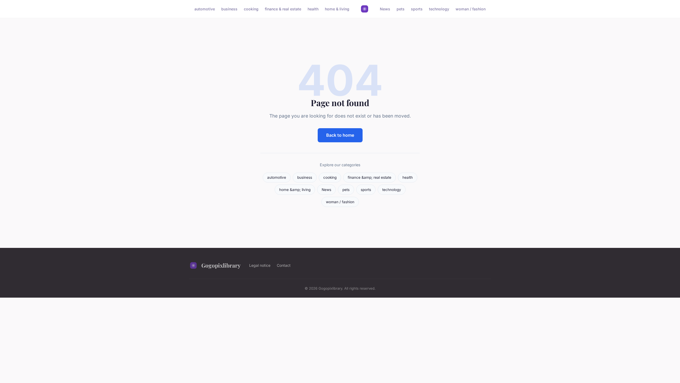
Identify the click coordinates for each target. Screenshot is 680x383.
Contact (284, 265)
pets (401, 9)
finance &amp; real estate (369, 177)
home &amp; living (295, 190)
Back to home (340, 135)
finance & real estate (283, 9)
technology (439, 9)
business (229, 9)
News (385, 9)
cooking (251, 9)
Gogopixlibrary (221, 265)
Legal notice (259, 265)
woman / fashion (471, 9)
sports (417, 9)
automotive (204, 9)
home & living (337, 9)
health (313, 9)
